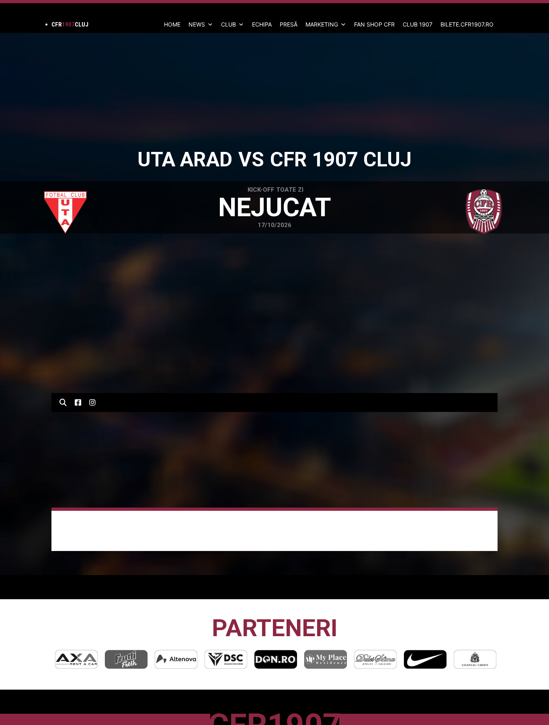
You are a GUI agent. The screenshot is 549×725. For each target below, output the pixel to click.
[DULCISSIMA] (375, 659)
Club (228, 24)
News (196, 24)
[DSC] (226, 659)
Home (172, 24)
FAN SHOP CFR (374, 24)
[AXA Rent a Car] (76, 659)
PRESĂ (288, 24)
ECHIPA (262, 24)
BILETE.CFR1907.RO (467, 24)
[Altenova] (176, 659)
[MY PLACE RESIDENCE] (325, 659)
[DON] (276, 659)
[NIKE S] (425, 659)
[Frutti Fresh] (126, 659)
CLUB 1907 (417, 24)
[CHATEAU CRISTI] (475, 659)
